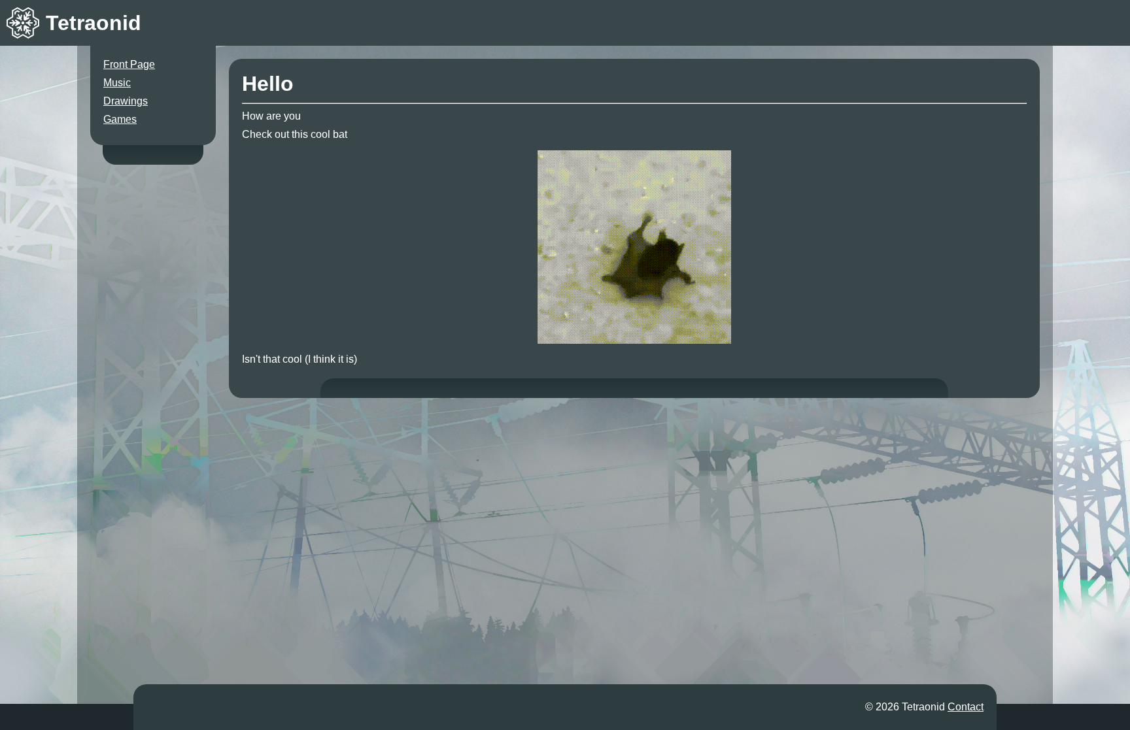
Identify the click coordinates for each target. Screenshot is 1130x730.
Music (117, 82)
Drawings (125, 101)
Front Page (129, 64)
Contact (966, 706)
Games (120, 119)
